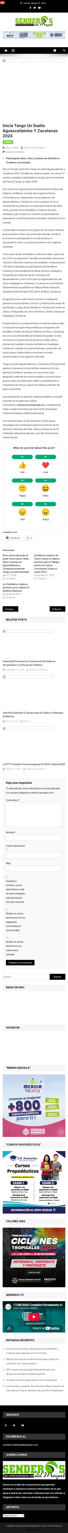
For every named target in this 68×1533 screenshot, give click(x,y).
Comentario (13, 800)
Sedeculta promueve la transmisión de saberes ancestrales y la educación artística (29, 663)
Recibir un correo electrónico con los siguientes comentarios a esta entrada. (15, 922)
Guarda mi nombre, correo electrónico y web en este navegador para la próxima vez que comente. (15, 891)
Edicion (26, 721)
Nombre (11, 832)
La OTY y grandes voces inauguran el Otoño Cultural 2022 (34, 764)
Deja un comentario (15, 152)
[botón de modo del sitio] (56, 50)
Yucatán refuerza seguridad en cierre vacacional (31, 1380)
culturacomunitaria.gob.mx (31, 405)
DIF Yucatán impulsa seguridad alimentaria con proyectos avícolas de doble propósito (30, 1371)
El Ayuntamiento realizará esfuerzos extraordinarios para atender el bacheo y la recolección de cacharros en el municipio (58, 609)
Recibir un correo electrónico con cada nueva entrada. (14, 948)
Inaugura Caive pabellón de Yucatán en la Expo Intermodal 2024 (12, 609)
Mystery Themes (33, 1529)
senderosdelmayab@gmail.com (20, 1444)
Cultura (8, 142)
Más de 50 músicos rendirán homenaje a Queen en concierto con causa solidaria (32, 1361)
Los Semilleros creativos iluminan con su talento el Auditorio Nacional (16, 587)
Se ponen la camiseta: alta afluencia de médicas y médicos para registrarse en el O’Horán (32, 1350)
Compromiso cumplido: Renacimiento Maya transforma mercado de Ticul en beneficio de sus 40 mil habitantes (35, 1388)
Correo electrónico (15, 848)
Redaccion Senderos (34, 147)
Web (8, 863)
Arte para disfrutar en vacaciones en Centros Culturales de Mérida (33, 714)
